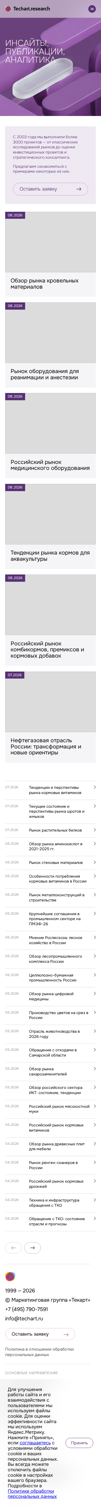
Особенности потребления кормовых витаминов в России (57, 879)
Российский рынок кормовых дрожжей (56, 1184)
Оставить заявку (38, 189)
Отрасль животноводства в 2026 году (54, 1034)
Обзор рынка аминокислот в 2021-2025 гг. (55, 847)
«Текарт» (79, 1300)
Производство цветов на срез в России (58, 1015)
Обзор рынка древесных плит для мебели (57, 1147)
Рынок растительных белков (55, 830)
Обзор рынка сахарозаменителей (48, 1072)
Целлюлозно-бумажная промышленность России (52, 978)
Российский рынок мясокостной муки (59, 1109)
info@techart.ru (24, 1318)
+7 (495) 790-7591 (26, 1309)
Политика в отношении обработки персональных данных (39, 1351)
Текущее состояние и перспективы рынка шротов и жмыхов (56, 811)
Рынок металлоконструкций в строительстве (56, 898)
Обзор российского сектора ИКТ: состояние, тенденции (55, 1090)
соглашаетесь (35, 1443)
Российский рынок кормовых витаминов (56, 1128)
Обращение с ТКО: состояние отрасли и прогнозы (57, 1222)
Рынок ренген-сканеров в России (53, 1165)
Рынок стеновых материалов (56, 862)
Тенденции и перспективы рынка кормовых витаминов (55, 790)
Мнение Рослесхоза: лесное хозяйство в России (55, 940)
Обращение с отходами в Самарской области (53, 1053)
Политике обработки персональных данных (32, 1493)
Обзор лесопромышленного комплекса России (55, 959)
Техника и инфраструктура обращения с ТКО (54, 1203)
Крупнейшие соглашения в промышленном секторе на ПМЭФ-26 (55, 919)
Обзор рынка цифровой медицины (51, 997)
